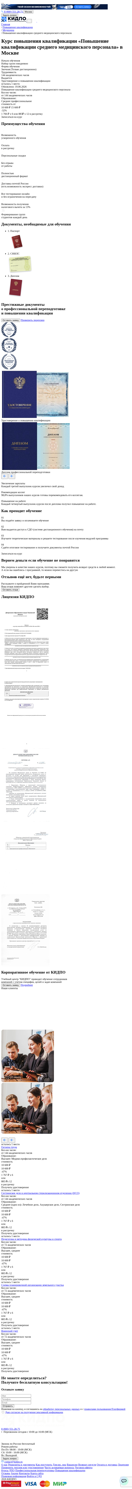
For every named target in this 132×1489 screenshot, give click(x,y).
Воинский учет (9, 1331)
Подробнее (27, 985)
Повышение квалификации (70, 1470)
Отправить (8, 1406)
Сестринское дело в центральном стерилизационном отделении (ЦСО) (40, 1193)
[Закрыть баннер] (2, 3)
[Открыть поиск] (29, 21)
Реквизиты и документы (21, 1464)
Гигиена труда (9, 1147)
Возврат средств (87, 1464)
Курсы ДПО (8, 1470)
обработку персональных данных (61, 1409)
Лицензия (123, 1464)
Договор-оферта (83, 1467)
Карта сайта (36, 1473)
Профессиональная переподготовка (34, 1470)
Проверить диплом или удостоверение (22, 1467)
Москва (28, 12)
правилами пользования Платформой (104, 1409)
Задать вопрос (10, 15)
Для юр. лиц (59, 1464)
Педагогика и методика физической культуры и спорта (31, 1239)
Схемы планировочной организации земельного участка (32, 1285)
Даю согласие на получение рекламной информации (34, 1412)
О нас (4, 1464)
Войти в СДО (34, 1476)
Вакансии (72, 1464)
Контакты (24, 1473)
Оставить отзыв (10, 590)
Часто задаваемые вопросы (59, 1467)
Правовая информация (13, 1476)
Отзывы (5, 1473)
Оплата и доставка (107, 1464)
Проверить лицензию (32, 320)
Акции (14, 1473)
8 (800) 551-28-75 (14, 11)
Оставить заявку (11, 320)
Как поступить (44, 1464)
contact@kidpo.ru (13, 1462)
